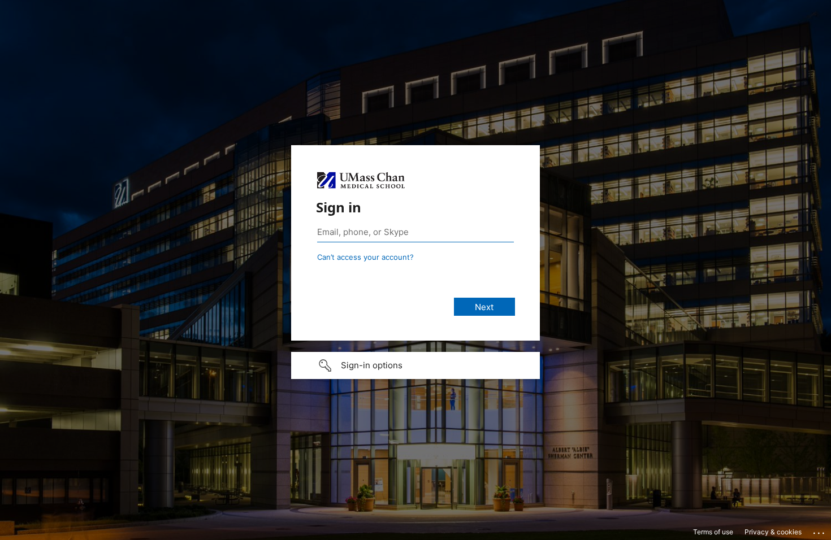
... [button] (819, 530)
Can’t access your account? (365, 257)
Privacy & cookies (773, 532)
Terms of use (713, 532)
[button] (415, 365)
